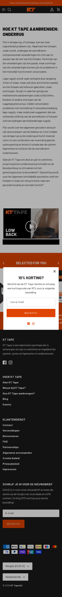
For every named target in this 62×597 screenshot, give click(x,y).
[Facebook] (28, 323)
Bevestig (31, 313)
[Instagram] (33, 323)
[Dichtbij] (54, 271)
